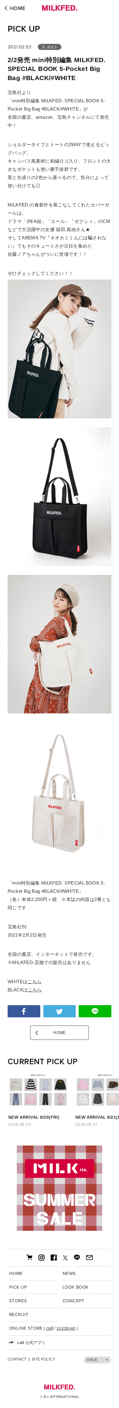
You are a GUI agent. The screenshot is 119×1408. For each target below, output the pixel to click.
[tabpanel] (59, 1188)
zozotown (65, 1328)
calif (49, 1328)
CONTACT (17, 1359)
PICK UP (24, 29)
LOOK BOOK (76, 1287)
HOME (18, 8)
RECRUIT (19, 1314)
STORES (18, 1301)
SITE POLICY (43, 1359)
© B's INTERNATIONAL (59, 1397)
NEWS (69, 1273)
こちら (34, 981)
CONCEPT (74, 1301)
